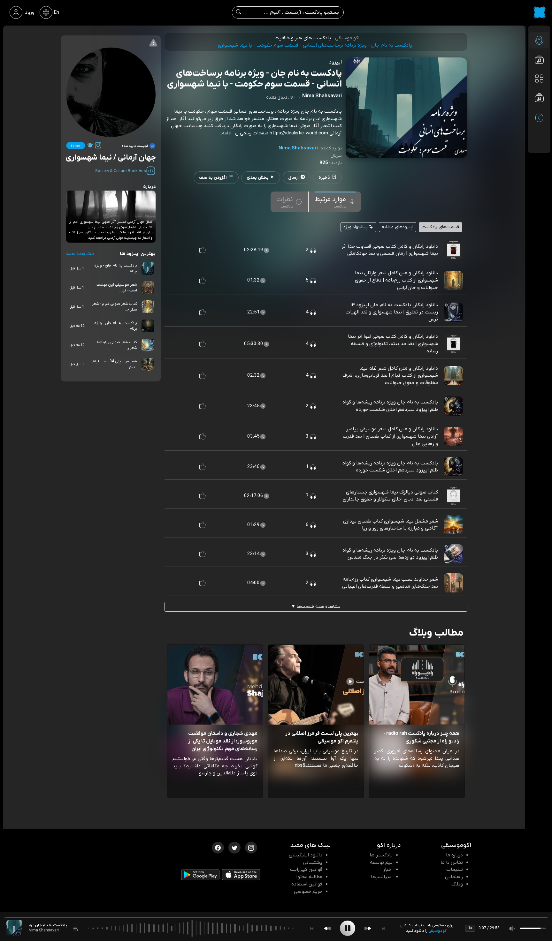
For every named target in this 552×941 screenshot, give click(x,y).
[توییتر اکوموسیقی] (234, 847)
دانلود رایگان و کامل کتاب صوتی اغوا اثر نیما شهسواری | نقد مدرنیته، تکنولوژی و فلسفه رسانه (393, 343)
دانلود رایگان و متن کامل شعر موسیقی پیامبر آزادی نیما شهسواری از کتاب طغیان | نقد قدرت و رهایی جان (390, 436)
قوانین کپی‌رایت (306, 869)
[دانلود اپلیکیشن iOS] (241, 876)
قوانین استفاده (306, 884)
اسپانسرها (382, 877)
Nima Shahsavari (298, 148)
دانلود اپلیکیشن (305, 855)
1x (470, 928)
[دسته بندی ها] (539, 78)
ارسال (293, 177)
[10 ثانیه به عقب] (327, 928)
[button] (202, 250)
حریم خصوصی (308, 891)
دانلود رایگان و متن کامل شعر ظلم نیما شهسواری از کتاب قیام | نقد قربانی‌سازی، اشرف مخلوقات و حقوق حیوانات (390, 375)
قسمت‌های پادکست (440, 227)
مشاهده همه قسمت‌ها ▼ (316, 607)
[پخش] (347, 928)
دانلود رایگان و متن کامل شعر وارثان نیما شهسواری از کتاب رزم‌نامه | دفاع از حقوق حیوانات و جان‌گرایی (396, 280)
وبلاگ (457, 884)
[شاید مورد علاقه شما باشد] (539, 110)
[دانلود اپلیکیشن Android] (200, 876)
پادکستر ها (381, 855)
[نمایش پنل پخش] (75, 928)
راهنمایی (454, 877)
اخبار (388, 869)
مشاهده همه (80, 254)
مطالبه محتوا (309, 877)
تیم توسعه (381, 862)
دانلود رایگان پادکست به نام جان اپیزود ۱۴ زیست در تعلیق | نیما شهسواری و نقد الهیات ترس (392, 312)
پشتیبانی (312, 862)
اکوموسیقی (438, 930)
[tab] (335, 202)
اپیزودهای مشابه (397, 227)
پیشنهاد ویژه (356, 227)
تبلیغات (454, 869)
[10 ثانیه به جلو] (367, 928)
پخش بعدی (257, 177)
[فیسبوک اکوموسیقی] (218, 847)
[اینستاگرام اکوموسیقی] (251, 847)
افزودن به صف (213, 177)
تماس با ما (452, 862)
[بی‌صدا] (512, 928)
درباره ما (454, 855)
